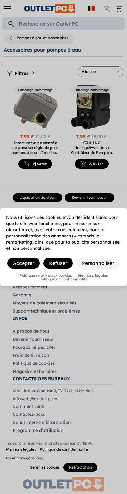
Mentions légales (93, 275)
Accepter (23, 263)
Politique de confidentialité (63, 279)
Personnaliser (98, 263)
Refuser (58, 263)
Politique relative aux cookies (45, 275)
